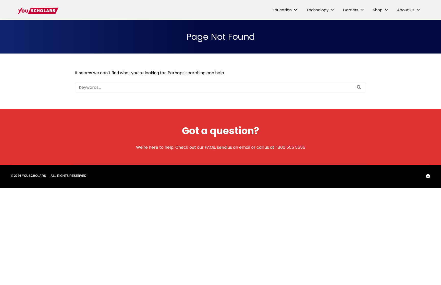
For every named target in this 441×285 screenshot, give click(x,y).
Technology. (317, 10)
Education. (282, 10)
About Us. (406, 10)
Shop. (378, 10)
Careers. (351, 10)
